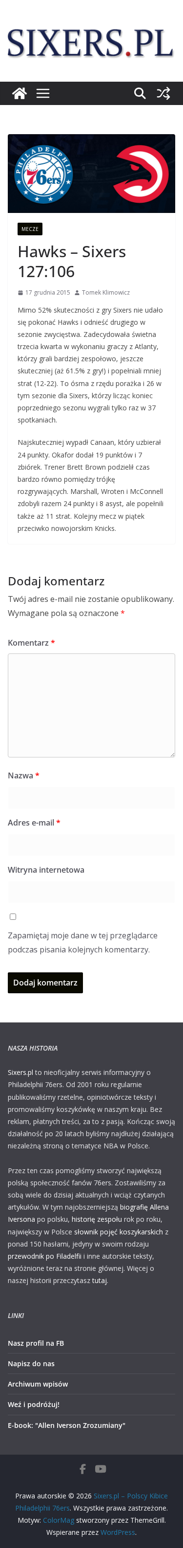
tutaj (99, 1280)
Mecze (30, 229)
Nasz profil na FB (36, 1343)
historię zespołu (97, 1219)
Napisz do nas (31, 1363)
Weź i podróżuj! (34, 1404)
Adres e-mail (34, 822)
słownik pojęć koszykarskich (118, 1231)
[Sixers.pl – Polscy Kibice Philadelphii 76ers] (19, 93)
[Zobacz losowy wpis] (163, 93)
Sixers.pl (20, 1072)
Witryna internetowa (46, 869)
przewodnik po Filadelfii (44, 1256)
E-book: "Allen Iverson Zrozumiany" (66, 1425)
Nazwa (24, 775)
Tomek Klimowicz (106, 292)
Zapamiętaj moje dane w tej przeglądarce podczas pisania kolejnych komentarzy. (83, 942)
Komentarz (31, 642)
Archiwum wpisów (38, 1384)
